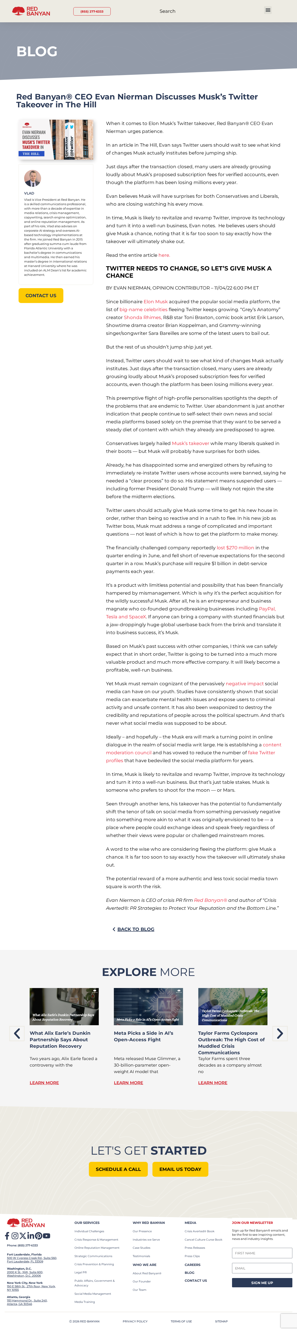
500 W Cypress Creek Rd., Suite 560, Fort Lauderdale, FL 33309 (32, 1259)
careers (192, 1265)
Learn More (44, 1082)
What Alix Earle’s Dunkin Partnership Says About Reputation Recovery (60, 1039)
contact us (196, 1280)
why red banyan (149, 1223)
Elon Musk (156, 301)
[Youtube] (46, 1236)
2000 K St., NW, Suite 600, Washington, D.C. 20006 (25, 1273)
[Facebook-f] (7, 1236)
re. (167, 255)
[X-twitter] (23, 1236)
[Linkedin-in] (31, 1236)
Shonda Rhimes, (143, 317)
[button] (268, 10)
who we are (144, 1265)
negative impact (245, 683)
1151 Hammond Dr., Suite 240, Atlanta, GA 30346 (27, 1302)
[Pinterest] (38, 1236)
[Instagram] (15, 1236)
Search (168, 11)
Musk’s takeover (190, 443)
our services (87, 1223)
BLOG (189, 1273)
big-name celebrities (144, 309)
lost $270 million (235, 547)
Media (190, 1223)
